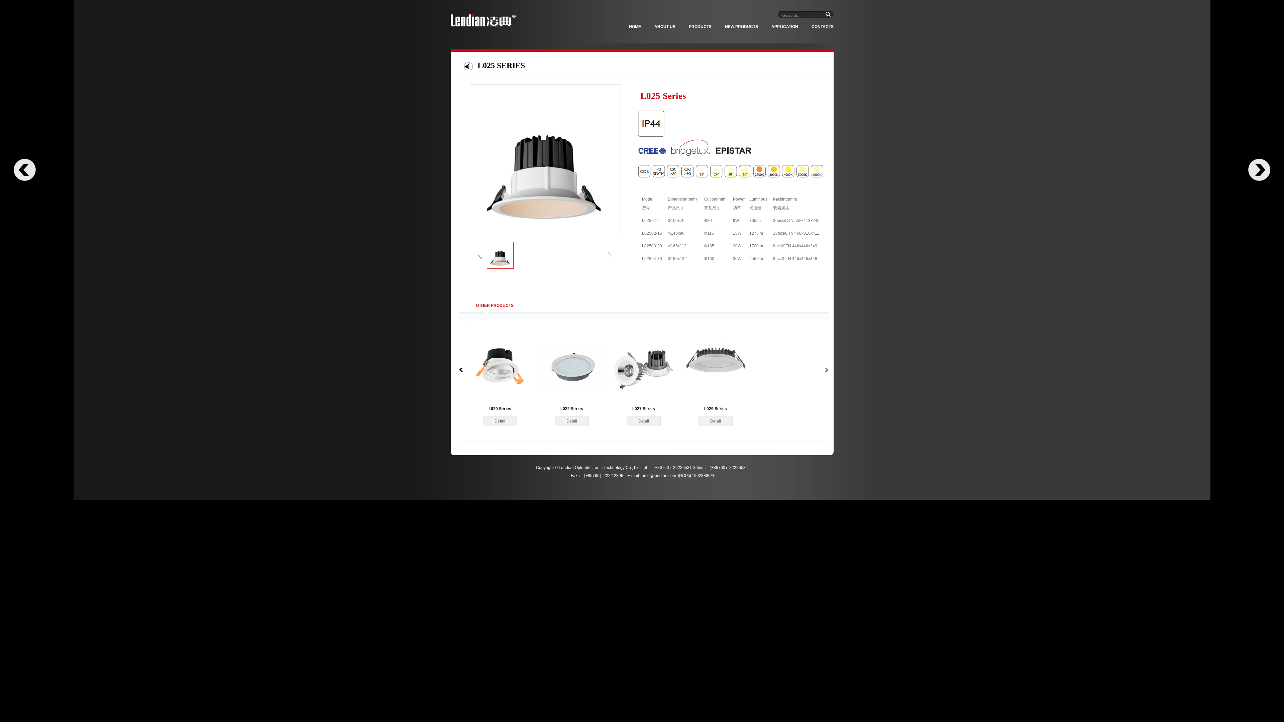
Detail (500, 421)
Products (700, 26)
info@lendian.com (659, 475)
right (610, 255)
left (480, 255)
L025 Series (501, 65)
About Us (664, 26)
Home (635, 26)
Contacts (823, 26)
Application (784, 26)
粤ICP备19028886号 (696, 475)
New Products (741, 26)
